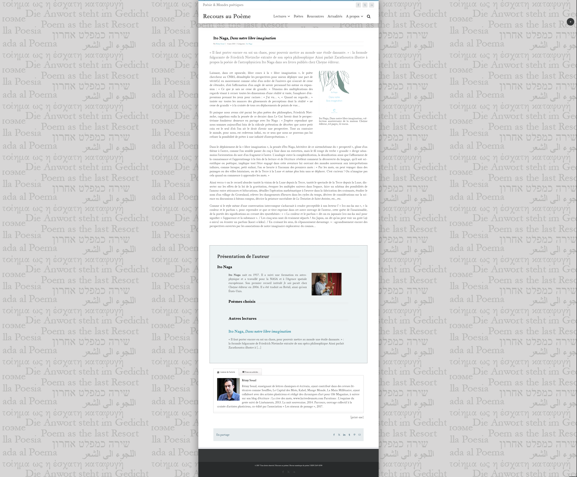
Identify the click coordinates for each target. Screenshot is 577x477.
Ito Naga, (260, 331)
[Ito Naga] (327, 274)
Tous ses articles (251, 372)
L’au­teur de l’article (227, 372)
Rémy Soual (220, 44)
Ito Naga (249, 44)
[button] (368, 16)
